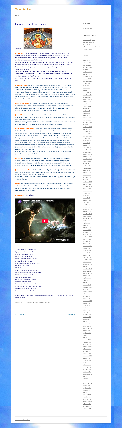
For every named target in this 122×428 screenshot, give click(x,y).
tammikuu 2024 (87, 131)
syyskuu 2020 (87, 223)
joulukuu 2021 (87, 189)
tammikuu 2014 (87, 406)
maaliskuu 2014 (87, 401)
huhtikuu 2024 (87, 124)
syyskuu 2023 (87, 140)
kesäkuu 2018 (87, 285)
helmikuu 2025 (87, 102)
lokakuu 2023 (86, 138)
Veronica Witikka (87, 28)
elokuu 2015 (86, 363)
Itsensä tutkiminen (88, 42)
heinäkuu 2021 (87, 200)
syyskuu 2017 (87, 305)
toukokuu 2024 (87, 122)
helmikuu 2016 (87, 349)
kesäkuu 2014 (87, 395)
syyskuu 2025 (87, 86)
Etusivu (17, 16)
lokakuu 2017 (86, 303)
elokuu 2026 (86, 60)
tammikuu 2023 (87, 159)
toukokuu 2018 (87, 287)
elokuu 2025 (86, 88)
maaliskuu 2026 (87, 72)
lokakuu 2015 (86, 358)
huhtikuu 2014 (87, 399)
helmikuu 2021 (87, 211)
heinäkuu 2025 (87, 90)
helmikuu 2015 (87, 376)
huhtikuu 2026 (87, 69)
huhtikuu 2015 (87, 372)
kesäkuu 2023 (87, 147)
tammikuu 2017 (87, 324)
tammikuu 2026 (87, 76)
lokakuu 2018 (86, 276)
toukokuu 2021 (87, 205)
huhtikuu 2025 (87, 97)
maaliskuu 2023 (87, 154)
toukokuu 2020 (87, 232)
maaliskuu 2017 (87, 319)
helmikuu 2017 (87, 321)
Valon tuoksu (23, 9)
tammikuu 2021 (87, 214)
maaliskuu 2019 (87, 264)
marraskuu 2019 (87, 246)
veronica (47, 302)
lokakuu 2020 (86, 221)
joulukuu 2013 (87, 408)
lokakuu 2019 (86, 248)
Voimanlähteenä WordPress (22, 420)
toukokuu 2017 (87, 314)
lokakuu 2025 (86, 83)
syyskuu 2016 (87, 333)
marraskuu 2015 (87, 356)
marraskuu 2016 (87, 328)
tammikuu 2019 (87, 269)
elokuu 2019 (86, 253)
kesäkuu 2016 (87, 340)
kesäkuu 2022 (87, 175)
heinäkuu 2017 (87, 310)
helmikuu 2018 (87, 294)
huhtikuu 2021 (87, 207)
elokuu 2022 (86, 170)
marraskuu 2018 (87, 273)
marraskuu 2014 (87, 383)
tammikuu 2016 (87, 351)
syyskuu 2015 (87, 360)
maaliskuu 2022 (87, 182)
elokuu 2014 (86, 390)
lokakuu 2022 (86, 166)
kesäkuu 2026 (87, 65)
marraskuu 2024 (87, 108)
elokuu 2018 (86, 280)
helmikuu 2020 (87, 239)
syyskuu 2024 (87, 113)
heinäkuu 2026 (87, 63)
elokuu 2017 (86, 308)
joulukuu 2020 (87, 216)
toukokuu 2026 (87, 67)
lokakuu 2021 (86, 193)
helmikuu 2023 (87, 156)
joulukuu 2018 (87, 271)
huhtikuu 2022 (87, 179)
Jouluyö (71, 314)
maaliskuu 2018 (87, 292)
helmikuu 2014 (87, 404)
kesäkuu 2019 (87, 257)
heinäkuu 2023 (87, 145)
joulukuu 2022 (87, 161)
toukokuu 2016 (87, 342)
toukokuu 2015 (87, 369)
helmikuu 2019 (87, 266)
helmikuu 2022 (87, 184)
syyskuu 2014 (87, 388)
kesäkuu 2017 (87, 312)
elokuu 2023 (86, 143)
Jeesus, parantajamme (89, 40)
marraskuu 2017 (87, 301)
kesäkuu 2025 (87, 92)
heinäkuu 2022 (87, 173)
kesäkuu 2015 (87, 367)
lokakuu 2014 (86, 385)
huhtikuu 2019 (87, 262)
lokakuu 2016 (86, 330)
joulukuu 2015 (87, 353)
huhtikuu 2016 (87, 344)
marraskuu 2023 (87, 136)
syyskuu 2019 (87, 250)
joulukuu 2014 (87, 381)
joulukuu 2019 (87, 243)
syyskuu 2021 (87, 195)
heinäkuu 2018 (87, 282)
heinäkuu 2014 (87, 392)
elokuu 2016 (86, 335)
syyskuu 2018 (87, 278)
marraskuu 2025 (87, 81)
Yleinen (36, 302)
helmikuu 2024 (87, 129)
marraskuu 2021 (87, 191)
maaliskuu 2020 (87, 237)
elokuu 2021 (86, 198)
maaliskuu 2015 (87, 374)
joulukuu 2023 (87, 134)
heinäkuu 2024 (87, 118)
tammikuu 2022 (87, 186)
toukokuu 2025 (87, 95)
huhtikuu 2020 (87, 234)
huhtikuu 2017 (87, 317)
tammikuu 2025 (87, 104)
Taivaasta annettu (21, 314)
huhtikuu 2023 (87, 152)
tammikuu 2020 (87, 241)
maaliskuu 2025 (87, 99)
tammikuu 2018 (87, 296)
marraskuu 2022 (87, 163)
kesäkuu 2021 (87, 202)
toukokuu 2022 (87, 177)
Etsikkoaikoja (86, 44)
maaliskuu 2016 (87, 346)
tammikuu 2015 (87, 379)
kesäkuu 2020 (87, 230)
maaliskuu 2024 (87, 127)
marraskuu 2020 (87, 218)
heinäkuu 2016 (87, 337)
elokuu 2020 (86, 225)
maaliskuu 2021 (87, 209)
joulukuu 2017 (87, 298)
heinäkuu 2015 (87, 365)
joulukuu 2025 (87, 79)
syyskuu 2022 (87, 168)
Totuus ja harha (87, 49)
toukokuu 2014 (87, 397)
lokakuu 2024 (86, 111)
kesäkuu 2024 (87, 120)
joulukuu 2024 (87, 106)
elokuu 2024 (86, 115)
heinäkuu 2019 (87, 255)
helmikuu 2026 (87, 74)
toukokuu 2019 (87, 260)
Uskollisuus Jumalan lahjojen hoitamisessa (95, 47)
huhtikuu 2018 (87, 289)
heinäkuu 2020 (87, 227)
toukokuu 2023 (87, 150)
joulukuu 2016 (87, 326)
